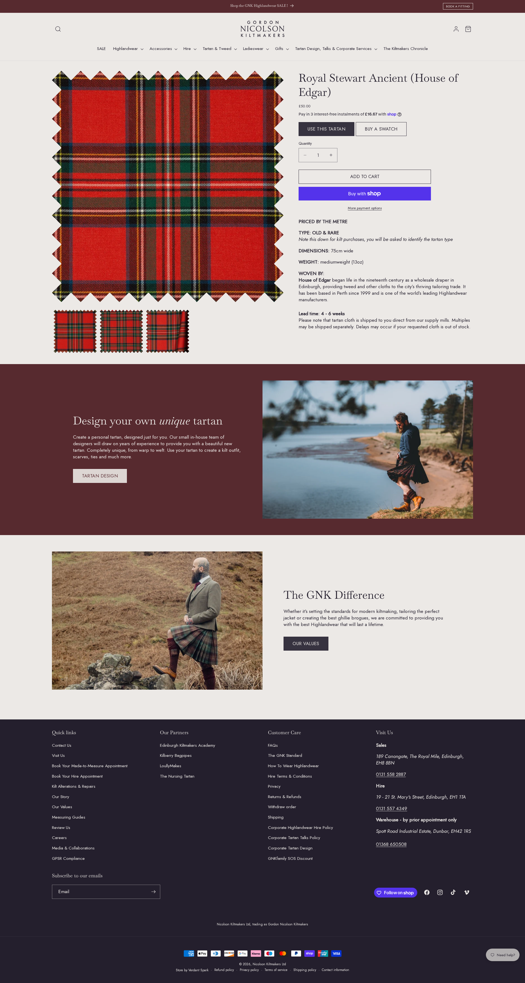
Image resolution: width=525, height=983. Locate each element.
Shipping (276, 817)
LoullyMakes (170, 766)
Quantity (305, 143)
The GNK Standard (285, 755)
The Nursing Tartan (177, 776)
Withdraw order (282, 807)
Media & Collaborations (73, 848)
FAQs (273, 745)
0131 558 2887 (391, 774)
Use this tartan (326, 129)
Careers (59, 838)
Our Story (60, 796)
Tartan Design (100, 476)
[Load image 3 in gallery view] (167, 331)
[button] (58, 29)
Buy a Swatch (381, 129)
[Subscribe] (153, 892)
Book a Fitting (458, 6)
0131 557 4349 (391, 808)
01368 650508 (391, 844)
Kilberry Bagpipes (176, 755)
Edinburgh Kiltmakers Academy (187, 745)
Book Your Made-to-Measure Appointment (89, 766)
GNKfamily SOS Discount (290, 858)
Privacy (274, 786)
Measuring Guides (68, 817)
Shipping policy (304, 969)
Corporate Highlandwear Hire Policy (300, 827)
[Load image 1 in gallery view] (75, 331)
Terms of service (275, 969)
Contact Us (61, 745)
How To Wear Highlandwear (293, 766)
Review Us (61, 827)
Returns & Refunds (284, 796)
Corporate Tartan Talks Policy (294, 838)
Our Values (306, 643)
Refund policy (224, 969)
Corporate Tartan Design (290, 848)
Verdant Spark (198, 970)
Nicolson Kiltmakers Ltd (269, 964)
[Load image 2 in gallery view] (121, 331)
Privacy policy (249, 969)
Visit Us (58, 755)
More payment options (365, 208)
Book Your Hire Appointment (77, 776)
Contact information (335, 969)
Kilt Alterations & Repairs (73, 786)
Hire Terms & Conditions (290, 776)
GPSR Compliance (68, 858)
